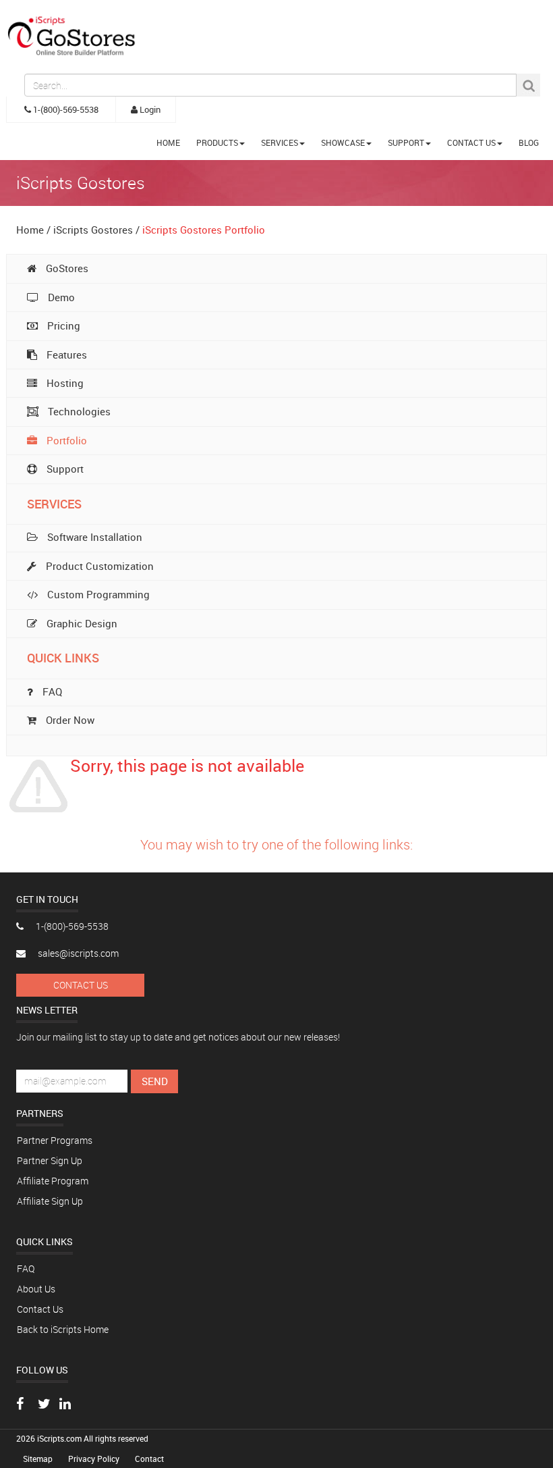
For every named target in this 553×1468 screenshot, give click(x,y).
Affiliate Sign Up (50, 1201)
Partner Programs (54, 1140)
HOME (168, 142)
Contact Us (80, 984)
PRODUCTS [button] (217, 142)
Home (30, 229)
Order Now (68, 720)
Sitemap (39, 1458)
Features (65, 354)
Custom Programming (97, 594)
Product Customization (98, 566)
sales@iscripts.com (77, 953)
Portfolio (65, 440)
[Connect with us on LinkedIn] (65, 1404)
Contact (149, 1458)
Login (149, 109)
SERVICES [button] (279, 142)
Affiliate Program (52, 1180)
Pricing (62, 325)
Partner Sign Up (49, 1160)
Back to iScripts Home (63, 1329)
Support (64, 468)
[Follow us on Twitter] (44, 1404)
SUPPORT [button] (406, 142)
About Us (36, 1288)
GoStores (65, 268)
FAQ (25, 1268)
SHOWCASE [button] (343, 142)
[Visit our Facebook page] (20, 1404)
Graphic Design (80, 623)
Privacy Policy (94, 1458)
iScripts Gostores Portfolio (203, 229)
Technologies (78, 411)
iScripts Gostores (93, 229)
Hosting (64, 383)
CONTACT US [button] (471, 142)
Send (155, 1081)
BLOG (529, 142)
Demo (60, 297)
